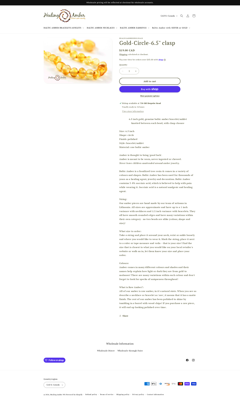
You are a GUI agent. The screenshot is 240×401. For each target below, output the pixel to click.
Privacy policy (138, 394)
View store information (133, 111)
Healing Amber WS (58, 395)
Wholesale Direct (106, 350)
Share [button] (125, 315)
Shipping (123, 54)
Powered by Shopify (74, 395)
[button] (63, 28)
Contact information (155, 394)
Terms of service (106, 394)
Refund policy (91, 394)
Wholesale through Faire (130, 350)
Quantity (123, 64)
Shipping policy (123, 394)
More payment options (149, 96)
